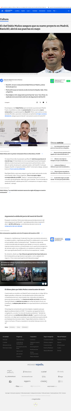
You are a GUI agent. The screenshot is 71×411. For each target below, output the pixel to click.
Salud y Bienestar (48, 350)
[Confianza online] (35, 405)
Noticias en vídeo (7, 347)
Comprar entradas (48, 339)
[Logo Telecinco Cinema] (44, 381)
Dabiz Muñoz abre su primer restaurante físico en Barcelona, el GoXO (20, 154)
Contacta (32, 339)
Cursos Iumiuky (48, 345)
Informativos (12, 327)
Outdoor (18, 356)
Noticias (5, 339)
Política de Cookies (46, 393)
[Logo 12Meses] (60, 381)
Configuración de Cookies (36, 393)
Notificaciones (34, 349)
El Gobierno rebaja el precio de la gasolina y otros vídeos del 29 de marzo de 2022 (23, 264)
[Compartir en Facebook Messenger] (43, 102)
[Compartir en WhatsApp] (37, 102)
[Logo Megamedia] (36, 399)
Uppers (59, 342)
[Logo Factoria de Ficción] (27, 376)
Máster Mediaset (34, 356)
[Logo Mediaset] (35, 365)
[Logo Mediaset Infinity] (10, 371)
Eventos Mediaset (48, 347)
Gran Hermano (20, 339)
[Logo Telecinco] (27, 371)
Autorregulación (34, 346)
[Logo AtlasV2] (19, 386)
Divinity (59, 350)
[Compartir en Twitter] (40, 102)
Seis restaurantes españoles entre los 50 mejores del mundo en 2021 (20, 233)
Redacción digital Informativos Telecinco (13, 79)
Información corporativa (15, 393)
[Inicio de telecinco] (2, 10)
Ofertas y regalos (48, 342)
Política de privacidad (25, 393)
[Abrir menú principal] (68, 10)
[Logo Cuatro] (44, 371)
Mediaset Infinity (61, 339)
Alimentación (25, 327)
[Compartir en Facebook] (46, 102)
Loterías (5, 342)
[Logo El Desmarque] (10, 376)
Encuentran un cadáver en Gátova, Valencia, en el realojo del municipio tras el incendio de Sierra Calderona (24, 7)
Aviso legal (7, 393)
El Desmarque (61, 345)
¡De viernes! (19, 354)
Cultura (4, 19)
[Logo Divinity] (60, 371)
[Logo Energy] (60, 376)
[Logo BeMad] (10, 381)
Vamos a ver (19, 351)
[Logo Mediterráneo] (52, 386)
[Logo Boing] (44, 376)
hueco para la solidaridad (17, 169)
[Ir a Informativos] (8, 10)
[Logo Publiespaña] (35, 386)
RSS (60, 393)
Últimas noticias (7, 345)
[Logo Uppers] (27, 381)
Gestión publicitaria (54, 393)
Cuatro (59, 347)
